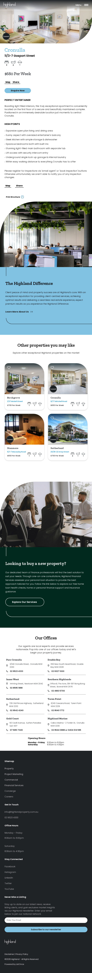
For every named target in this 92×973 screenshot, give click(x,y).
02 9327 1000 (57, 671)
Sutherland (12, 698)
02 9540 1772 (57, 710)
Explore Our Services (24, 602)
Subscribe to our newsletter (46, 929)
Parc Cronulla (14, 659)
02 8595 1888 (16, 687)
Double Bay (54, 659)
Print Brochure (13, 197)
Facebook (10, 866)
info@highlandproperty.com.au (21, 811)
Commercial (11, 779)
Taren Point (54, 698)
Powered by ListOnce (14, 964)
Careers (9, 796)
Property (9, 768)
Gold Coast (12, 718)
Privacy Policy (22, 954)
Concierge (10, 790)
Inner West (12, 679)
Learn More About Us (17, 311)
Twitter (8, 883)
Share (16, 82)
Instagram (10, 872)
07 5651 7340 (16, 730)
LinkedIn (9, 877)
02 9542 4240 (16, 710)
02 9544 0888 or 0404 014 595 (66, 730)
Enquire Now (18, 90)
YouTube (9, 888)
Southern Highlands (59, 679)
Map (8, 82)
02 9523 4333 (16, 671)
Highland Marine (57, 718)
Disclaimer (9, 954)
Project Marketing (14, 774)
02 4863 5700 (58, 690)
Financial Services (14, 785)
